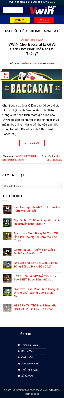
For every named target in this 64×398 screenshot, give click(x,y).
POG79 (31, 390)
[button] (13, 10)
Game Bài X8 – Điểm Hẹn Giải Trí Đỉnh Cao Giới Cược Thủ (35, 251)
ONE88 (24, 390)
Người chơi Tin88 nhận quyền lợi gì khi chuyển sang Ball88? (36, 222)
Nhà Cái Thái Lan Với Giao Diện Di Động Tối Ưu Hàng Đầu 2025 (36, 264)
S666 (38, 390)
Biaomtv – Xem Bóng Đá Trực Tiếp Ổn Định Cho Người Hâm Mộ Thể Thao (37, 237)
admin (50, 63)
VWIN (21, 159)
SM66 (44, 390)
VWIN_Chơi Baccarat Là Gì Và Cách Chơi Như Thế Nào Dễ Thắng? (32, 49)
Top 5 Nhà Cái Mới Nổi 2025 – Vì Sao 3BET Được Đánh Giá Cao (35, 277)
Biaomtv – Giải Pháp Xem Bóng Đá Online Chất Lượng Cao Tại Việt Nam (36, 292)
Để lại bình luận (54, 159)
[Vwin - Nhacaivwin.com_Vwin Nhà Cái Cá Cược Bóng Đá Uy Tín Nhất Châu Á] (41, 10)
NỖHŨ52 (16, 390)
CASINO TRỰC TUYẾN (32, 40)
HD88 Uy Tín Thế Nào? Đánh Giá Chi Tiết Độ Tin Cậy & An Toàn (35, 307)
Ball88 (52, 390)
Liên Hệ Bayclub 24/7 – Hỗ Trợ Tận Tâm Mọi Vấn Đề (37, 208)
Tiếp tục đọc (32, 143)
